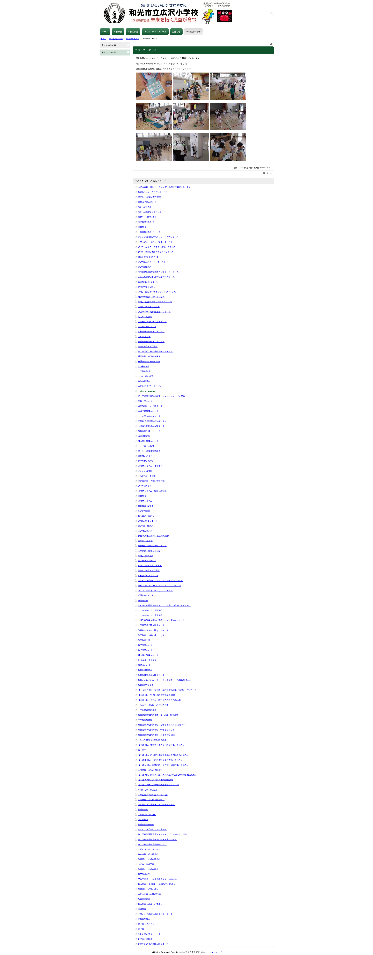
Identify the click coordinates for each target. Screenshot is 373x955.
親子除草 (142, 750)
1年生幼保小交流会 (146, 287)
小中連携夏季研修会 (147, 710)
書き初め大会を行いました (150, 257)
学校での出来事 (132, 39)
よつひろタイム (145, 501)
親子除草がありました (148, 645)
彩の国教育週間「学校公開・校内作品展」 (157, 839)
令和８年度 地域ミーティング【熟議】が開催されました (164, 187)
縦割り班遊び (144, 381)
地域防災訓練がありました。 (151, 411)
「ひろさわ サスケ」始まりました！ (155, 242)
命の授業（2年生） (146, 506)
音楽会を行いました (147, 326)
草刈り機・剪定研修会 (148, 854)
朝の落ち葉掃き (145, 939)
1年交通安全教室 (145, 461)
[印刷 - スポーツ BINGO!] (271, 43)
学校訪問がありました (148, 575)
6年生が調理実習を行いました (152, 212)
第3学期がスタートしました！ (152, 262)
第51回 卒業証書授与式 (149, 197)
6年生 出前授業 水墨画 (150, 565)
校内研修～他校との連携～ (150, 904)
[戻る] (268, 173)
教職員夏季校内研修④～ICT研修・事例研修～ (159, 715)
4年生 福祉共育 (145, 376)
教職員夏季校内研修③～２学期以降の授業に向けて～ (162, 725)
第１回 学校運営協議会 (149, 451)
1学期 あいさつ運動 (148, 790)
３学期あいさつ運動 (147, 814)
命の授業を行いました (148, 222)
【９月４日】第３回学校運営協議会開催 (156, 695)
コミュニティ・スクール (155, 31)
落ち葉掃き (143, 819)
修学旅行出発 (144, 640)
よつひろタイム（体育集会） (151, 466)
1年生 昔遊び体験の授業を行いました (156, 252)
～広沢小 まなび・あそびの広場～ (154, 705)
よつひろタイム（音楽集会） (151, 610)
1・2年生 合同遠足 (147, 660)
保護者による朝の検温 (148, 889)
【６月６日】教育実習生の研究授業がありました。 (161, 745)
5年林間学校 (143, 366)
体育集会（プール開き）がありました (155, 630)
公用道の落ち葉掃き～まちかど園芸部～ (156, 804)
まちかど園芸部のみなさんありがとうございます (160, 580)
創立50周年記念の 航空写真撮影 (153, 536)
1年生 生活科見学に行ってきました (155, 301)
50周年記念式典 (145, 531)
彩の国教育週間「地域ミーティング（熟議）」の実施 (162, 834)
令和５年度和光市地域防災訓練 (152, 740)
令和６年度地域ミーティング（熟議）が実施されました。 (164, 605)
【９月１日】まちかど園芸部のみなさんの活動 (159, 700)
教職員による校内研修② (149, 859)
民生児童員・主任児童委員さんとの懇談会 (157, 879)
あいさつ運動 (144, 511)
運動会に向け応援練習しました (152, 545)
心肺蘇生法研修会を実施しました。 (154, 426)
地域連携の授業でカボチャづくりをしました (158, 272)
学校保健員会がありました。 (151, 331)
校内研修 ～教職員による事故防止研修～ (156, 884)
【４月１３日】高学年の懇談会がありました (158, 784)
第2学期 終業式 (145, 526)
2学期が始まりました (148, 595)
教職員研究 (143, 809)
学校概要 (118, 31)
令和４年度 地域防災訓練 (149, 894)
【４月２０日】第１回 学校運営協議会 (155, 779)
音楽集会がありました (148, 282)
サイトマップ (215, 952)
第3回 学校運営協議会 (149, 570)
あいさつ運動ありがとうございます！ (155, 590)
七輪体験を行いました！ (149, 232)
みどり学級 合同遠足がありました (154, 312)
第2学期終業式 (144, 267)
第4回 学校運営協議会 (149, 306)
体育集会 (142, 227)
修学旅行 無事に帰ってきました (153, 635)
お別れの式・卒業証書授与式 (151, 481)
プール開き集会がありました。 (152, 416)
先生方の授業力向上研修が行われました (156, 277)
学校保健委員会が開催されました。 (154, 675)
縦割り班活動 (144, 436)
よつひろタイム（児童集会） (151, 615)
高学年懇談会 (144, 919)
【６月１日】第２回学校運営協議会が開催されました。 (163, 755)
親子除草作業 (144, 874)
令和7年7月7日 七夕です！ (151, 386)
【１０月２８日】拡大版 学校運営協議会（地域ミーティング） (167, 690)
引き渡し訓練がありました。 (151, 441)
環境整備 (142, 909)
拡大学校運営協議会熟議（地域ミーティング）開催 (161, 396)
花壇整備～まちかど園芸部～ (151, 770)
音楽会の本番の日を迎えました (152, 321)
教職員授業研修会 (146, 824)
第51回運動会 (144, 336)
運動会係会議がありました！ (151, 341)
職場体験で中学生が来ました (151, 356)
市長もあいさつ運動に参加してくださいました (159, 585)
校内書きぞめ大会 (146, 516)
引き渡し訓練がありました (150, 655)
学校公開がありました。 (149, 401)
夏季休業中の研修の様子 (149, 361)
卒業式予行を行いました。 (150, 202)
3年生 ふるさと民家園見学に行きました (157, 247)
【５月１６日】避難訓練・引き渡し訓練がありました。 (163, 765)
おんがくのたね (145, 316)
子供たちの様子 (109, 52)
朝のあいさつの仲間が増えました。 (154, 944)
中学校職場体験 (145, 720)
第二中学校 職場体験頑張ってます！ (155, 351)
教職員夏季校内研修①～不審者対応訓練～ (157, 735)
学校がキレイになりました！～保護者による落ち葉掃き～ (164, 680)
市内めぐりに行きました (149, 217)
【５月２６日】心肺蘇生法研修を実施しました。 (160, 760)
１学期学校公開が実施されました (153, 625)
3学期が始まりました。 (149, 521)
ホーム (105, 31)
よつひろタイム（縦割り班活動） (153, 491)
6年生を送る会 (144, 207)
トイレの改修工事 (146, 864)
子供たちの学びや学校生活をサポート (155, 914)
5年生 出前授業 (145, 555)
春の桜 (141, 929)
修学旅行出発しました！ (149, 431)
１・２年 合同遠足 (147, 446)
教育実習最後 (144, 899)
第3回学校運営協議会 (148, 346)
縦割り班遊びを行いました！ (151, 297)
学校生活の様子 (193, 31)
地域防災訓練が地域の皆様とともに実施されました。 (162, 620)
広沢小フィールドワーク (149, 849)
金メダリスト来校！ (147, 560)
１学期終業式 (144, 371)
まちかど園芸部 (145, 471)
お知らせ (176, 31)
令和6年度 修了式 (146, 476)
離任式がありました (147, 456)
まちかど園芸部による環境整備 (152, 829)
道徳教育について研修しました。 (153, 406)
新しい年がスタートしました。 (152, 934)
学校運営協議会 (145, 670)
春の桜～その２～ (146, 924)
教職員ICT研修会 (146, 685)
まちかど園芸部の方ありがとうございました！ (159, 237)
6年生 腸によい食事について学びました (157, 292)
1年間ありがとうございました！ (153, 192)
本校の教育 (133, 31)
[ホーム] (168, 13)
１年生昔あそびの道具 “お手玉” (153, 794)
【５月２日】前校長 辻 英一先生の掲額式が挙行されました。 (167, 775)
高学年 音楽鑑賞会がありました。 (153, 421)
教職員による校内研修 (148, 869)
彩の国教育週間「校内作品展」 (152, 844)
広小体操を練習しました (149, 551)
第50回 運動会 (145, 540)
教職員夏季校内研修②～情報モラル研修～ (157, 730)
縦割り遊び (143, 600)
